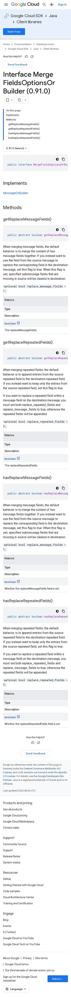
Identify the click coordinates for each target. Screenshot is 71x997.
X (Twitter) (9, 932)
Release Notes (11, 856)
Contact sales (11, 827)
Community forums (15, 844)
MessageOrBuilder (15, 193)
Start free (14, 31)
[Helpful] (26, 56)
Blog (5, 919)
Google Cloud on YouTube (18, 938)
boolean (10, 323)
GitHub (7, 879)
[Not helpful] (32, 56)
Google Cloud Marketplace (18, 821)
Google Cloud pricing (15, 815)
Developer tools (45, 44)
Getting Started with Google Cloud (23, 885)
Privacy (27, 958)
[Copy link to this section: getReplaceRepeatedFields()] (56, 342)
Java (53, 16)
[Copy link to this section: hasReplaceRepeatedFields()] (56, 601)
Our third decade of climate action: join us (29, 970)
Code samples (11, 891)
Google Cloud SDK (27, 16)
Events (7, 926)
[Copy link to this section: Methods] (26, 208)
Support (8, 850)
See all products (12, 809)
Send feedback (17, 64)
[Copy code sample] (63, 159)
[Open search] (44, 4)
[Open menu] (6, 4)
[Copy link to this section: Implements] (31, 183)
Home (6, 44)
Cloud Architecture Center (18, 897)
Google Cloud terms (17, 964)
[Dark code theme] (57, 159)
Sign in (62, 4)
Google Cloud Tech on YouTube (21, 944)
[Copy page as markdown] (19, 100)
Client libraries (29, 22)
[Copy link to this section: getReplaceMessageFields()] (55, 219)
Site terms (41, 958)
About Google (11, 958)
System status (11, 862)
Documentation (23, 44)
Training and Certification (18, 903)
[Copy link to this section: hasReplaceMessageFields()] (55, 478)
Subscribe (58, 978)
